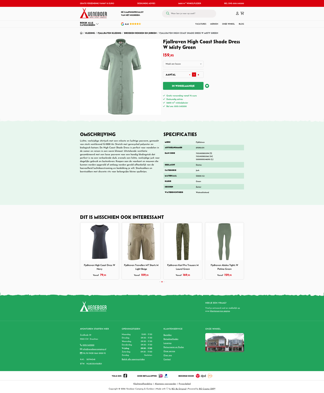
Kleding (90, 33)
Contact (167, 359)
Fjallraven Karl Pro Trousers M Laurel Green (183, 267)
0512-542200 (88, 345)
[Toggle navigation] (89, 24)
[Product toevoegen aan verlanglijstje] (207, 86)
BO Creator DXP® (207, 389)
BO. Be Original (179, 389)
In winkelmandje (183, 85)
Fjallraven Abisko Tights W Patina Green (224, 267)
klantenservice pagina (220, 311)
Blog (241, 24)
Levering (167, 343)
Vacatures (200, 24)
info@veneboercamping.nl (94, 349)
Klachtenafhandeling (142, 384)
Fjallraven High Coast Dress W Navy (99, 267)
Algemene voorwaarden (165, 384)
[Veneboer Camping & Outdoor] (93, 13)
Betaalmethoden (171, 339)
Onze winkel (228, 24)
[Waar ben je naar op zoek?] (168, 13)
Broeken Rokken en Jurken (140, 33)
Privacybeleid (185, 384)
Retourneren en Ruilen (174, 347)
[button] (237, 13)
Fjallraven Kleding (109, 33)
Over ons (168, 355)
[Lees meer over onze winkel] (224, 342)
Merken (214, 24)
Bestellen (168, 335)
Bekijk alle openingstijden (133, 359)
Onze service (169, 351)
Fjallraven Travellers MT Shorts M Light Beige (141, 267)
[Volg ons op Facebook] (125, 376)
